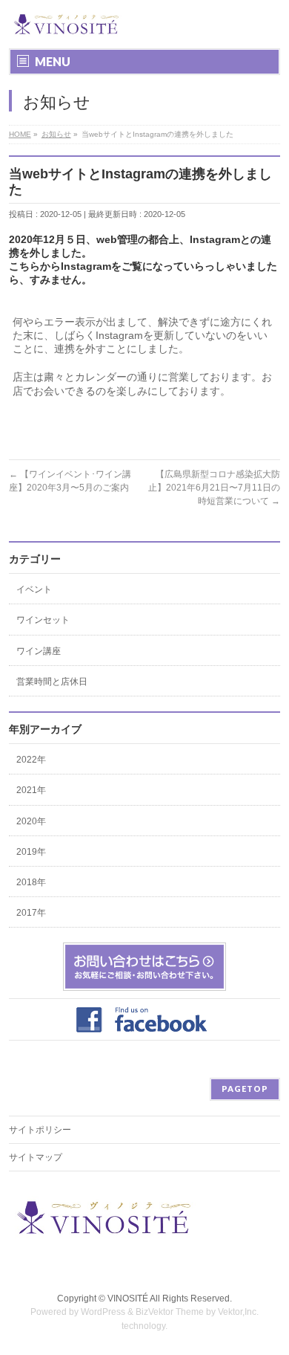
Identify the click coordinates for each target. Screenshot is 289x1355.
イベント (34, 589)
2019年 (31, 852)
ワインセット (43, 620)
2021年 (31, 790)
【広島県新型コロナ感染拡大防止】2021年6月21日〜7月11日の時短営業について (214, 487)
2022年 (31, 759)
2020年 (31, 821)
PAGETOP (245, 1088)
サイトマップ (35, 1157)
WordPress (103, 1312)
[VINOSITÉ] (67, 24)
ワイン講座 (38, 651)
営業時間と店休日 (51, 681)
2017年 (31, 913)
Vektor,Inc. (238, 1312)
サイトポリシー (40, 1130)
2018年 (31, 882)
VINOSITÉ (127, 1298)
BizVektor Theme (170, 1312)
